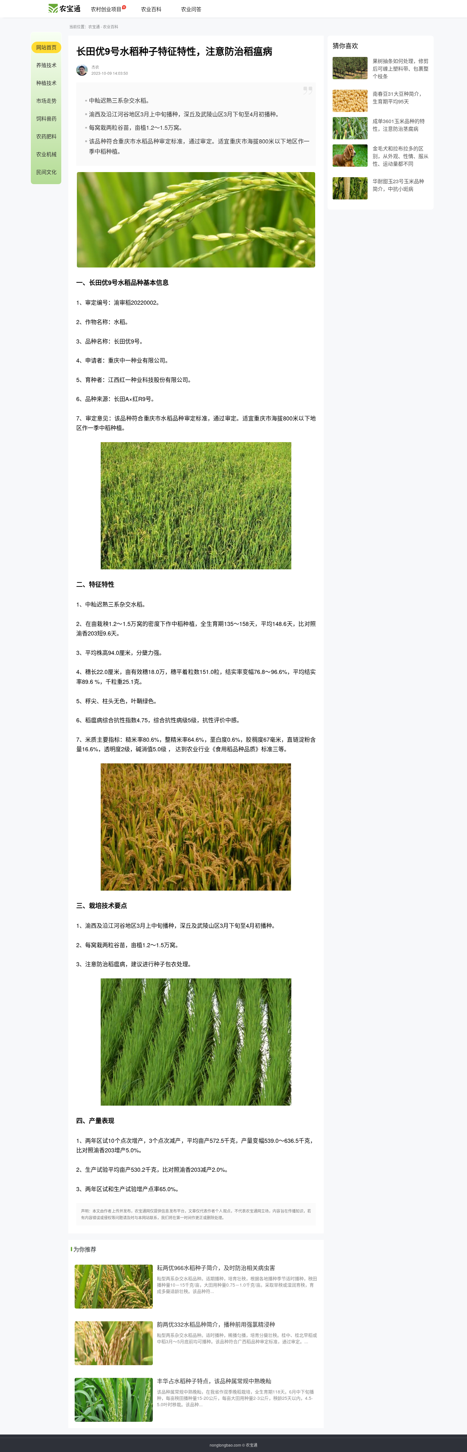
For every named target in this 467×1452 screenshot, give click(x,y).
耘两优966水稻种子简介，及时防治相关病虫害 (216, 1267)
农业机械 (46, 154)
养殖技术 (46, 65)
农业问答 (191, 9)
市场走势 (46, 100)
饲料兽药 (46, 118)
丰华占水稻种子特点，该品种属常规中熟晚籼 (214, 1381)
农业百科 (151, 9)
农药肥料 (46, 136)
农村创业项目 (106, 9)
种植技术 (46, 83)
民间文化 (46, 172)
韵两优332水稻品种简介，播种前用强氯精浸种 (216, 1324)
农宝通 (94, 26)
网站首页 (46, 47)
